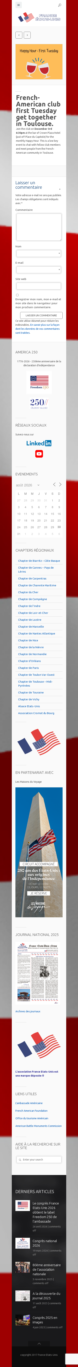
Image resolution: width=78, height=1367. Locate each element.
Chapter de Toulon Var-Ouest (36, 674)
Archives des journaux (27, 1011)
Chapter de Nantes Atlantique (36, 633)
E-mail (37, 263)
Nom (37, 246)
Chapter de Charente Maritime (37, 585)
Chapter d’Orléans (29, 661)
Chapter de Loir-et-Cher (33, 612)
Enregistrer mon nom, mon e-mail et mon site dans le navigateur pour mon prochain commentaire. (38, 303)
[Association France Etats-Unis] (39, 17)
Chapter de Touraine (31, 692)
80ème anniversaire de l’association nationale (47, 1269)
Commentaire (38, 209)
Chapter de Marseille (31, 626)
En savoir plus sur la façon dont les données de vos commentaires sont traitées (37, 328)
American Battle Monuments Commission (38, 1126)
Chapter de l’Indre (29, 605)
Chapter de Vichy (28, 699)
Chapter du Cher (28, 592)
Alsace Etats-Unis (29, 706)
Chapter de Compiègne (32, 599)
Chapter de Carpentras (32, 578)
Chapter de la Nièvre (31, 647)
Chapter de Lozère (29, 619)
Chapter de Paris (28, 667)
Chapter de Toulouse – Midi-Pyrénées (35, 683)
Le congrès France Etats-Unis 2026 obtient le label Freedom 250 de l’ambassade (46, 1212)
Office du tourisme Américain (31, 1118)
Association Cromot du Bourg (36, 713)
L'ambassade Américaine (29, 1103)
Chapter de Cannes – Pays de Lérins (36, 569)
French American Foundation (31, 1110)
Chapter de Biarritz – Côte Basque (39, 560)
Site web (20, 278)
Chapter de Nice (28, 640)
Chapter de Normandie (32, 654)
